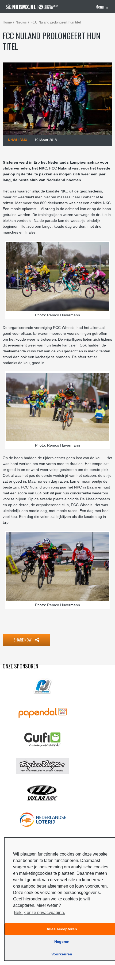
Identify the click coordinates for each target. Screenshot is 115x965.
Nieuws (21, 22)
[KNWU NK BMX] (32, 6)
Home (7, 22)
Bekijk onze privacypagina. (39, 912)
